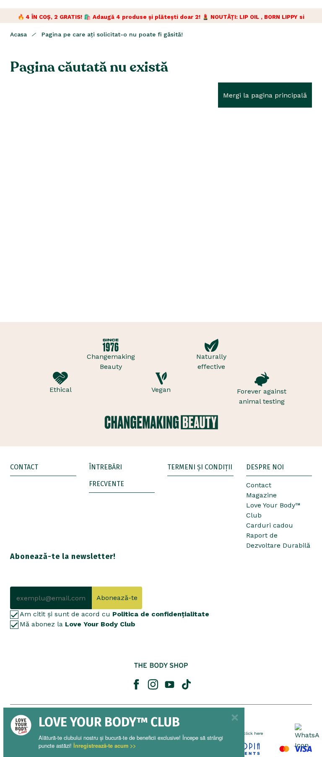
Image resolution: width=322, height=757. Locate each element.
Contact (258, 485)
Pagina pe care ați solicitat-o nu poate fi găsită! (112, 34)
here (258, 733)
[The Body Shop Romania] (161, 665)
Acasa (18, 34)
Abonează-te (117, 598)
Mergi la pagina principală (265, 95)
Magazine (261, 495)
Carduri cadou (269, 525)
